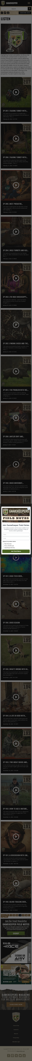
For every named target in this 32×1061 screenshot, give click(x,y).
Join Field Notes (16, 551)
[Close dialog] (28, 509)
